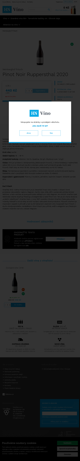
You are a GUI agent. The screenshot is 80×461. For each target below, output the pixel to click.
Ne (51, 133)
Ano (29, 133)
